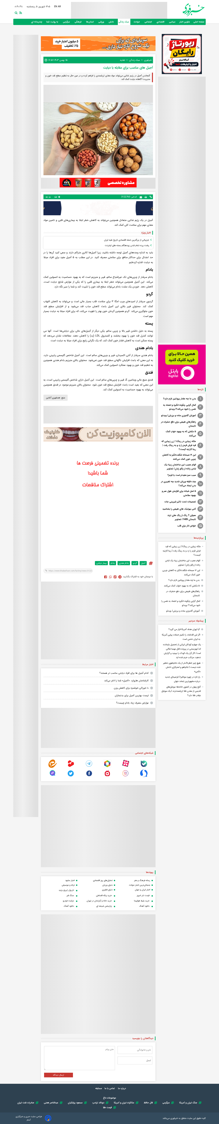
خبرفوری (174, 1118)
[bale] (144, 767)
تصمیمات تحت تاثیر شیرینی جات (180, 501)
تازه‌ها (200, 389)
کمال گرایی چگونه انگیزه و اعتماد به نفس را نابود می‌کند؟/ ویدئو (179, 407)
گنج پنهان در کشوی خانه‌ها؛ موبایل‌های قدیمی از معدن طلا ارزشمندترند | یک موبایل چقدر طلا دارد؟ (181, 691)
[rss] (20, 12)
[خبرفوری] (185, 9)
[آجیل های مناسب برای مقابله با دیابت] (119, 577)
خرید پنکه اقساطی (104, 895)
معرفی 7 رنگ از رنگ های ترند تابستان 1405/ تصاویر (181, 517)
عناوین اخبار (184, 22)
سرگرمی (67, 22)
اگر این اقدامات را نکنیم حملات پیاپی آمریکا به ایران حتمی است (181, 637)
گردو (135, 563)
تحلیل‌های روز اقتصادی (103, 880)
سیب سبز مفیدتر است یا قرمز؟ (182, 475)
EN (55, 6)
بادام (113, 563)
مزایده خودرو (68, 900)
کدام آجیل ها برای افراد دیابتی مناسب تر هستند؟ (124, 673)
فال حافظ (148, 1102)
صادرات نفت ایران (25, 1102)
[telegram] (89, 767)
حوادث (137, 22)
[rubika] (107, 767)
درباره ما (122, 1088)
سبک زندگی (124, 22)
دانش (111, 22)
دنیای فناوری (107, 889)
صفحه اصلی (198, 22)
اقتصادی (160, 22)
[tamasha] (71, 767)
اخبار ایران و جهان (142, 889)
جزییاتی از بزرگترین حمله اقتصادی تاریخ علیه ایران (126, 240)
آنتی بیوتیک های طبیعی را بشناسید (179, 509)
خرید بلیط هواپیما (141, 900)
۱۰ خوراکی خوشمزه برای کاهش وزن (131, 688)
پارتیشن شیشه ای (104, 906)
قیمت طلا (107, 1107)
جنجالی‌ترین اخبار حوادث (139, 885)
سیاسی (172, 22)
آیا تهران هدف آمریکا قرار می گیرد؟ (184, 629)
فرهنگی (78, 22)
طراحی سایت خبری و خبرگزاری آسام (29, 1118)
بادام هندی (124, 563)
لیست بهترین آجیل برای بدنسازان (132, 695)
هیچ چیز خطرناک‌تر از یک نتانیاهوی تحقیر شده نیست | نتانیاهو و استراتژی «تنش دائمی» (182, 667)
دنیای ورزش (107, 885)
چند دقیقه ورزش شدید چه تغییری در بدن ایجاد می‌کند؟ (178, 483)
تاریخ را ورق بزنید (66, 890)
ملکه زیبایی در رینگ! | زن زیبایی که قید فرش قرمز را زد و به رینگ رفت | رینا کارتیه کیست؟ (178, 445)
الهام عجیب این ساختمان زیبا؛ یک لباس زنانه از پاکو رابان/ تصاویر (180, 466)
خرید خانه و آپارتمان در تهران (99, 900)
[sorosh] (144, 777)
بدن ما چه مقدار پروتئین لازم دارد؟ (179, 398)
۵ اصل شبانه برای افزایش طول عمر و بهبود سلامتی (179, 493)
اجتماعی (148, 22)
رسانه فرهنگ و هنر (142, 880)
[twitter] (115, 577)
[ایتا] (52, 767)
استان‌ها (90, 22)
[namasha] (107, 777)
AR (58, 6)
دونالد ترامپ (98, 1102)
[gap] (52, 777)
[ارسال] (141, 197)
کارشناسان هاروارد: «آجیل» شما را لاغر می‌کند (126, 681)
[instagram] (125, 777)
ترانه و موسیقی (68, 885)
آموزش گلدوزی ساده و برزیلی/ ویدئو (178, 415)
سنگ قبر (70, 895)
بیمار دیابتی (101, 563)
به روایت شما (52, 22)
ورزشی (101, 22)
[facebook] (105, 577)
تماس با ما (110, 1088)
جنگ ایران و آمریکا (188, 1102)
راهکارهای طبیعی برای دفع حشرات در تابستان (178, 424)
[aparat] (125, 767)
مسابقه (98, 1088)
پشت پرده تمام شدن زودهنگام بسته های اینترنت (127, 245)
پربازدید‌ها (198, 538)
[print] (146, 197)
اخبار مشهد (70, 880)
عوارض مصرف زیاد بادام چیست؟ (132, 703)
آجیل (143, 563)
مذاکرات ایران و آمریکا (124, 1102)
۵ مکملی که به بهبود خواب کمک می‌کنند (181, 433)
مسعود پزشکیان (75, 1102)
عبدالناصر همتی (51, 1102)
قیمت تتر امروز (143, 895)
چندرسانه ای (37, 22)
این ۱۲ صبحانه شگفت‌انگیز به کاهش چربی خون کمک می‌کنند (179, 457)
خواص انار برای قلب (186, 526)
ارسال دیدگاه (58, 1075)
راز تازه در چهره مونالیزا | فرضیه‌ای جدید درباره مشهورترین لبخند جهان (182, 679)
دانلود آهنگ (144, 906)
